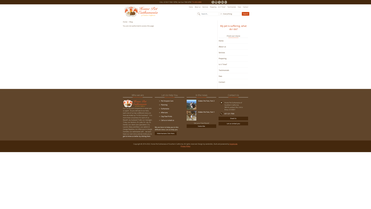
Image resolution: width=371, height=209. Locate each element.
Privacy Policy (185, 146)
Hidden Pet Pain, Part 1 (206, 112)
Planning (164, 105)
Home (191, 7)
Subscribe (201, 126)
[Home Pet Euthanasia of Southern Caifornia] (141, 11)
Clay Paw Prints (166, 116)
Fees (239, 7)
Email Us (233, 118)
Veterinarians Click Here (165, 133)
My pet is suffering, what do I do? (233, 27)
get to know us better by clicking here (136, 136)
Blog (131, 22)
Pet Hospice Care (167, 101)
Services (205, 7)
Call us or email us (167, 120)
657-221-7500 (229, 114)
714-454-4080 (197, 2)
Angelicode (233, 144)
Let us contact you (233, 123)
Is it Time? (221, 7)
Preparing (213, 7)
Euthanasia (165, 109)
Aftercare (164, 112)
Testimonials (231, 7)
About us (197, 7)
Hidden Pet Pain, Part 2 (206, 101)
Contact (245, 7)
